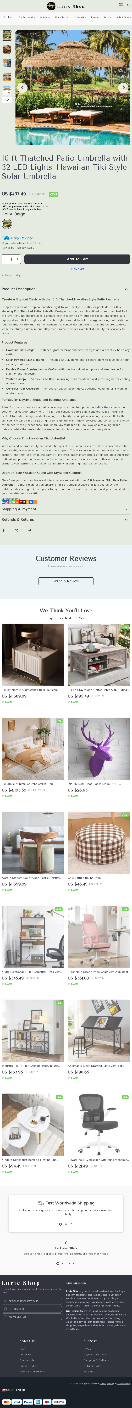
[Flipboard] (20, 502)
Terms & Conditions (32, 1371)
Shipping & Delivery (96, 1360)
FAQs (87, 1349)
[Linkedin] (3, 502)
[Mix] (27, 502)
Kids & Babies (123, 17)
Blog (22, 1349)
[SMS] (13, 502)
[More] (35, 502)
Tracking (89, 1371)
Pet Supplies (79, 17)
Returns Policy (93, 1366)
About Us (25, 1354)
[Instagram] (7, 502)
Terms (103, 1383)
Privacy (110, 1383)
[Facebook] (31, 502)
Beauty (107, 17)
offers (106, 407)
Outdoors (45, 17)
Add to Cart (77, 259)
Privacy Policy (29, 1366)
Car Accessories (26, 17)
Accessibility (123, 1383)
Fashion (95, 17)
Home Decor (61, 17)
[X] (24, 502)
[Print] (17, 502)
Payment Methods (95, 1354)
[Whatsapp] (10, 502)
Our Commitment (77, 1311)
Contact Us (27, 1360)
